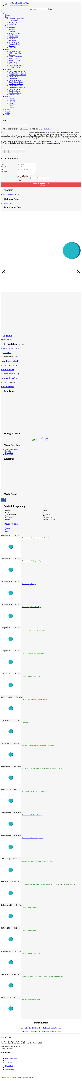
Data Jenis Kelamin (15, 80)
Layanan (7, 113)
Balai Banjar (13, 62)
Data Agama (13, 78)
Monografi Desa (14, 95)
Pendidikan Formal (15, 51)
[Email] (11, 152)
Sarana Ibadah (13, 58)
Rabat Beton (7, 386)
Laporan (7, 111)
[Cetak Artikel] (19, 152)
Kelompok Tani (14, 42)
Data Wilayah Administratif (17, 71)
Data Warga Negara (15, 89)
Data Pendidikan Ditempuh (17, 75)
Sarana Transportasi (15, 66)
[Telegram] (15, 152)
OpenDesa (5, 1077)
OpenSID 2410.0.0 (17, 1077)
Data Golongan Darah (16, 82)
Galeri (7, 352)
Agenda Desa (9, 453)
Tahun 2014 (12, 107)
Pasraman (12, 55)
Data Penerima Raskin (16, 85)
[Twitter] (7, 152)
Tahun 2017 (12, 100)
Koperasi (11, 46)
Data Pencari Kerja (15, 93)
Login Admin (13, 24)
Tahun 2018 (12, 98)
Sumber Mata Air (14, 33)
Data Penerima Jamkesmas (17, 87)
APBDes (7, 96)
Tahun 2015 (12, 104)
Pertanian (12, 28)
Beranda (7, 15)
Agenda (7, 335)
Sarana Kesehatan (14, 60)
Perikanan (12, 31)
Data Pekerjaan (13, 76)
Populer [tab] (7, 530)
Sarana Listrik (13, 64)
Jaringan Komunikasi (15, 67)
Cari (50, 9)
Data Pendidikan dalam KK (17, 73)
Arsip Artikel (10, 524)
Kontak (7, 114)
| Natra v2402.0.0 (28, 1077)
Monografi (8, 69)
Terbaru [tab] (7, 528)
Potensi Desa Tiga (10, 378)
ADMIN (3, 194)
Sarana (7, 49)
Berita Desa (47, 129)
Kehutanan (12, 40)
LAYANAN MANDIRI (14, 194)
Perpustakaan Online (11, 449)
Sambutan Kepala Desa (16, 19)
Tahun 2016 (12, 102)
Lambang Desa (13, 20)
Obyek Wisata (13, 35)
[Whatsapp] (23, 152)
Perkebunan (12, 29)
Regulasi (7, 109)
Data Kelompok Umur (16, 84)
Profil (6, 17)
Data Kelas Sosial (14, 91)
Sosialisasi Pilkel (9, 361)
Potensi (7, 26)
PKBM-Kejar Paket (15, 53)
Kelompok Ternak (14, 44)
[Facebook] (2, 152)
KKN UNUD (7, 369)
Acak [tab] (6, 532)
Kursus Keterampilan (15, 57)
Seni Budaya (13, 47)
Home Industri (13, 37)
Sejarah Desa (13, 22)
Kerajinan (12, 38)
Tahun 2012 (12, 105)
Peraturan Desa (9, 454)
